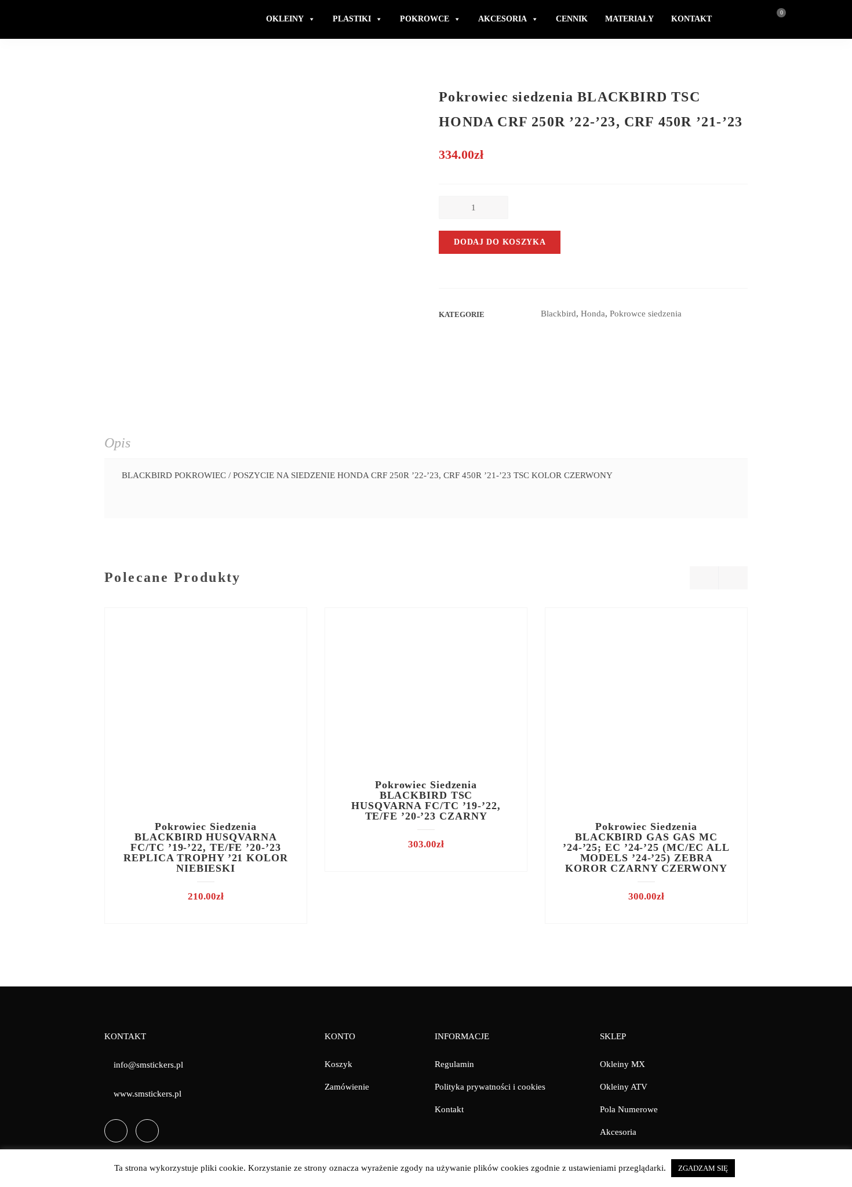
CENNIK (572, 18)
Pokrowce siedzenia (646, 313)
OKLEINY (285, 18)
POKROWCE (424, 18)
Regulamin (454, 1064)
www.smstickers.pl (147, 1093)
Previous (704, 577)
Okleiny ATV (623, 1086)
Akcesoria (618, 1132)
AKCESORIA (502, 18)
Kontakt (449, 1109)
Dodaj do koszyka (499, 242)
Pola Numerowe (629, 1109)
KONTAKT (691, 18)
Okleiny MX (622, 1064)
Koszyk (338, 1064)
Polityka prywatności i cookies (490, 1086)
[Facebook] (116, 1130)
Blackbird (558, 313)
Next (733, 577)
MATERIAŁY (629, 18)
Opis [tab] (117, 442)
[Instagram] (147, 1130)
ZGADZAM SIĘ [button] (703, 1168)
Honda (593, 313)
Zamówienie (347, 1086)
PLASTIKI (352, 18)
